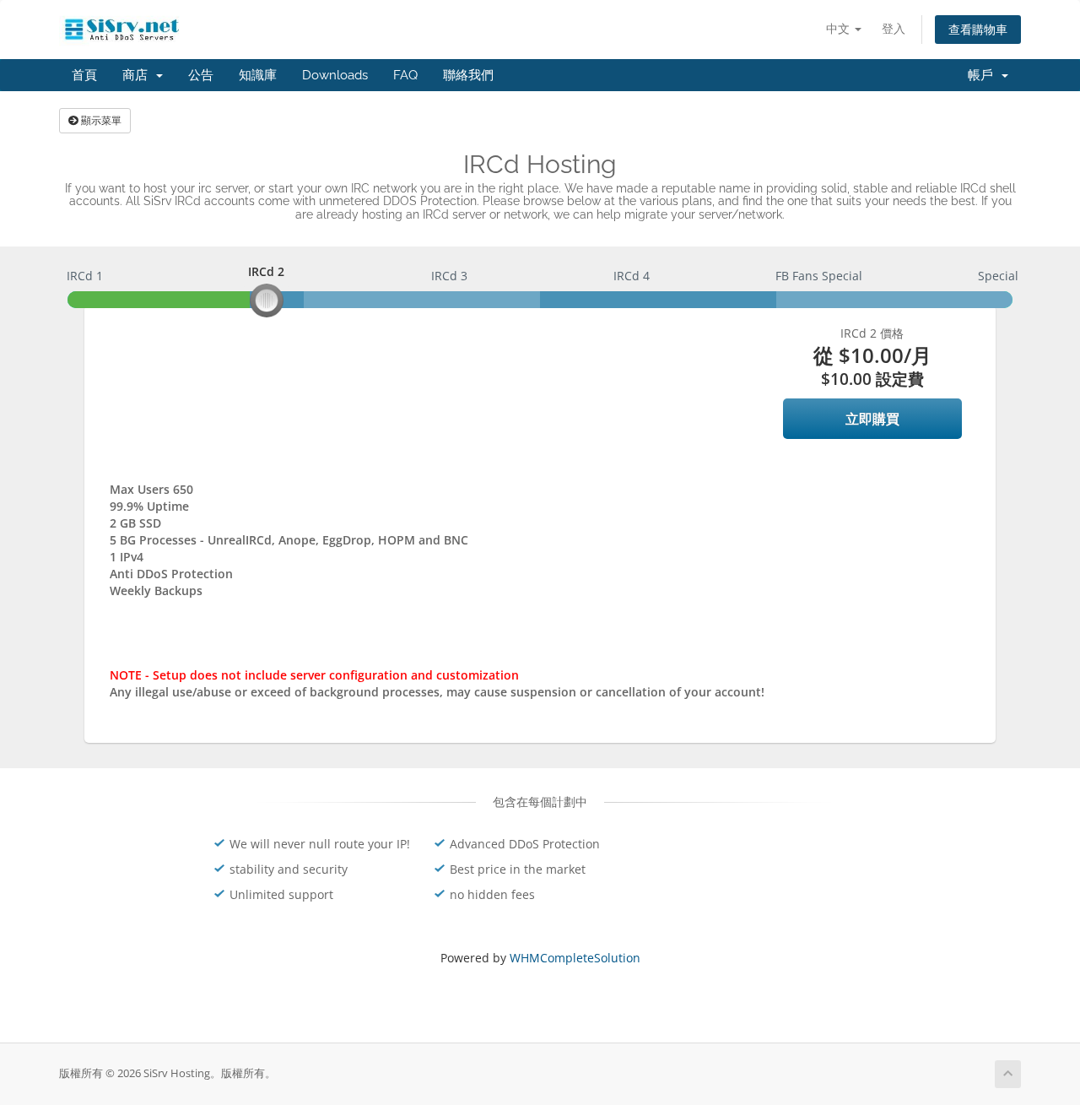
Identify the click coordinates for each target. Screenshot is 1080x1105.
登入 (893, 28)
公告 (200, 75)
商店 (138, 75)
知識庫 (258, 75)
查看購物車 (977, 29)
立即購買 (872, 418)
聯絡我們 (468, 75)
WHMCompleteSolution (575, 958)
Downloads (335, 75)
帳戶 (984, 75)
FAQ (405, 75)
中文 (839, 28)
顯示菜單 (100, 120)
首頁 (84, 75)
